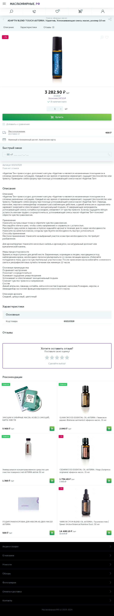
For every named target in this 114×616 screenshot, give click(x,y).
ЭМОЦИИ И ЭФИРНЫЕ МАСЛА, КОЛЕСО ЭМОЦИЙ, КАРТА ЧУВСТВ (26, 418)
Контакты (7, 600)
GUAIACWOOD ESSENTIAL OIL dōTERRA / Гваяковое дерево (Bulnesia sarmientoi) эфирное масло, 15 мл (83, 418)
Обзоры (7, 573)
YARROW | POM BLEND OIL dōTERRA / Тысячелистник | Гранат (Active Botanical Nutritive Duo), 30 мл (84, 523)
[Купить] (52, 428)
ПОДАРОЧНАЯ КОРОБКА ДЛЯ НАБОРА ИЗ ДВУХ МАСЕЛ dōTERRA (28, 523)
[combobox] (8, 154)
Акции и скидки (10, 546)
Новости (7, 564)
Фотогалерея (9, 582)
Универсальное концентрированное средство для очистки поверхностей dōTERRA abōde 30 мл (26, 470)
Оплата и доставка (12, 591)
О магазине (8, 555)
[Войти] (102, 12)
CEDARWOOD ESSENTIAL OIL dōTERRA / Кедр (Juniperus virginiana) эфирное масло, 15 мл (85, 470)
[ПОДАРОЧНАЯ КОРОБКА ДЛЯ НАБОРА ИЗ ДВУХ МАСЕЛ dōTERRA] (28, 503)
